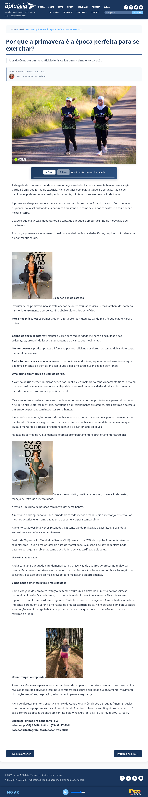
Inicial (41, 7)
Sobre (51, 7)
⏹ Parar (63, 172)
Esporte (70, 7)
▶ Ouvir (49, 172)
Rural (107, 7)
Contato (95, 12)
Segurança (83, 7)
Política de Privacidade (16, 780)
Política (96, 7)
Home (13, 29)
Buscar (138, 12)
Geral (60, 7)
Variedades (81, 12)
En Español (54, 12)
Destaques (68, 12)
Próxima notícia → (128, 753)
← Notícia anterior (20, 753)
